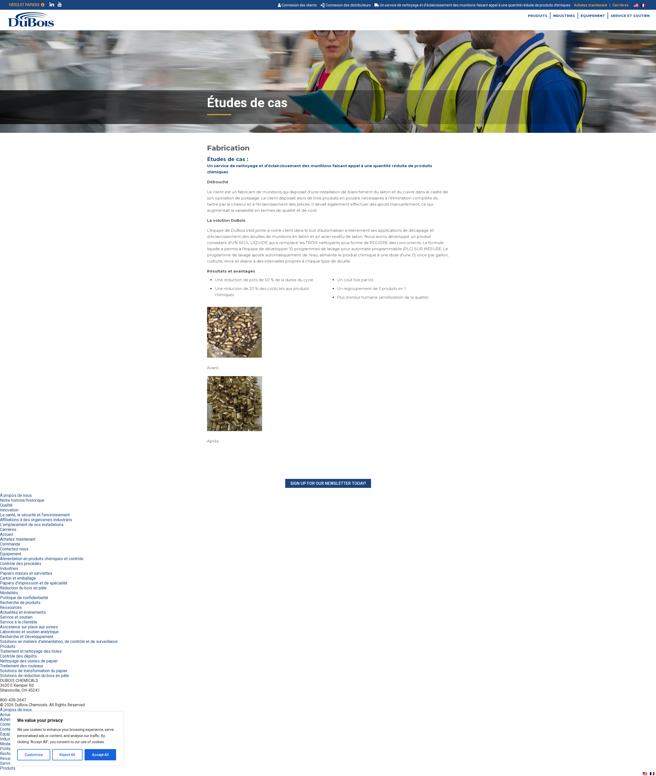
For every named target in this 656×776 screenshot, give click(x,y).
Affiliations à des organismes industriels (36, 519)
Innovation (9, 510)
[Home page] (31, 25)
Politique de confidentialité (24, 597)
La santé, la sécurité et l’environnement (35, 514)
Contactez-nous (14, 549)
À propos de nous (16, 495)
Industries (564, 16)
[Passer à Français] (643, 5)
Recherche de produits (20, 602)
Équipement (593, 16)
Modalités (9, 592)
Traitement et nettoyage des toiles (31, 651)
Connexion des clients (299, 5)
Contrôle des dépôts (18, 656)
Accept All (100, 755)
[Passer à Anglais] (636, 5)
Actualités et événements (23, 612)
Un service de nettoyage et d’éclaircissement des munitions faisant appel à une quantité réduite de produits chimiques (475, 5)
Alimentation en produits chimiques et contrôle (41, 558)
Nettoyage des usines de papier (29, 661)
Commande (10, 544)
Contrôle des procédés (20, 563)
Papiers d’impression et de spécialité (33, 583)
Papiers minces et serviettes (26, 573)
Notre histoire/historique (22, 500)
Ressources (11, 607)
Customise (34, 755)
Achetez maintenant (590, 5)
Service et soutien (630, 16)
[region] (66, 739)
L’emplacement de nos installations (32, 524)
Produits (537, 16)
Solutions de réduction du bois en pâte (34, 675)
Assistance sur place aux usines (29, 626)
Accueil (6, 534)
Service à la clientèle (18, 622)
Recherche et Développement (26, 636)
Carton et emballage (18, 578)
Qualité (6, 505)
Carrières (620, 5)
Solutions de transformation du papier (33, 670)
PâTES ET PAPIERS (25, 5)
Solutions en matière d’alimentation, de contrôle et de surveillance (59, 641)
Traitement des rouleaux (21, 665)
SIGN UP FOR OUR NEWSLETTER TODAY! (328, 483)
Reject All (67, 755)
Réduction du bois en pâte (23, 588)
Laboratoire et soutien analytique (29, 631)
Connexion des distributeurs (348, 5)
